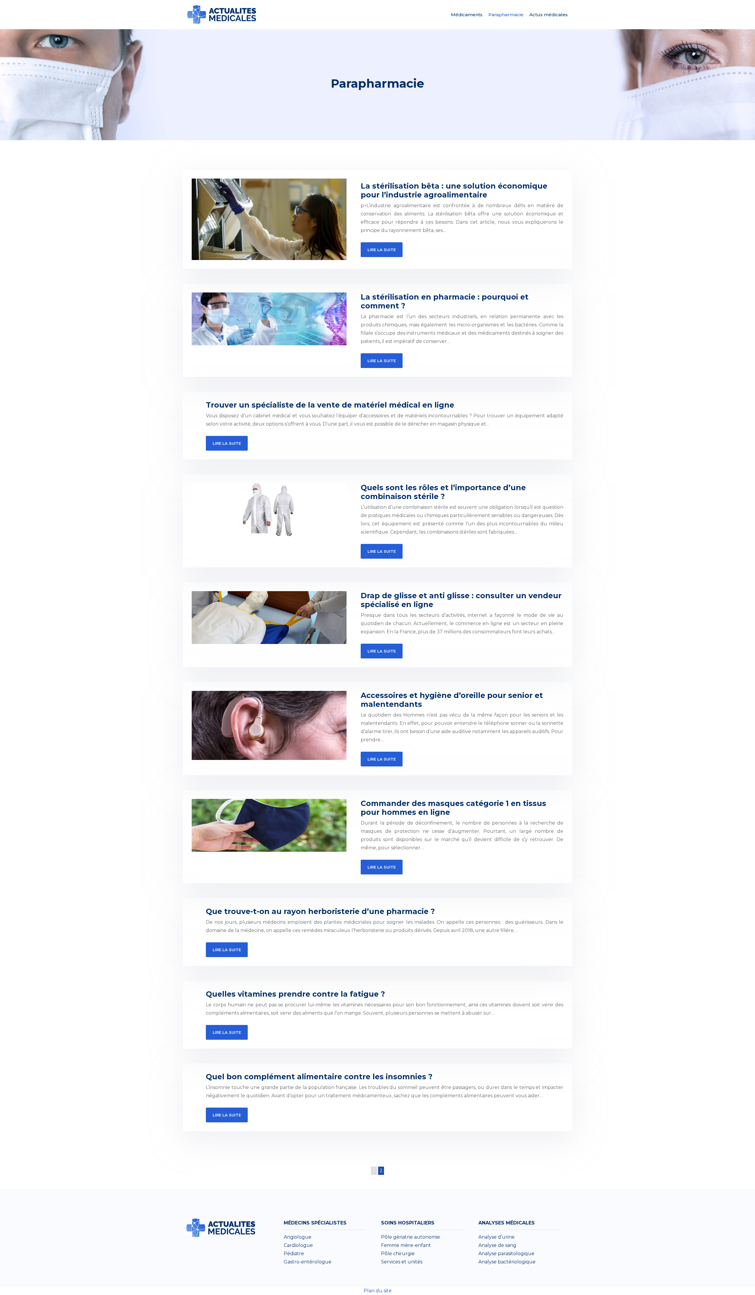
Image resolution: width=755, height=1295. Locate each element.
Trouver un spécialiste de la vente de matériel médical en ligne (330, 404)
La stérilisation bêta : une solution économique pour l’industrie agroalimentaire (454, 190)
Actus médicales (548, 14)
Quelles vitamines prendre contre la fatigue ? (295, 994)
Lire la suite (381, 249)
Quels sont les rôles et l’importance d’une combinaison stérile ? (443, 492)
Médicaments (466, 14)
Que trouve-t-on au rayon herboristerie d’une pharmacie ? (320, 911)
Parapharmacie (505, 14)
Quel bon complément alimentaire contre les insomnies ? (319, 1076)
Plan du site (378, 1291)
